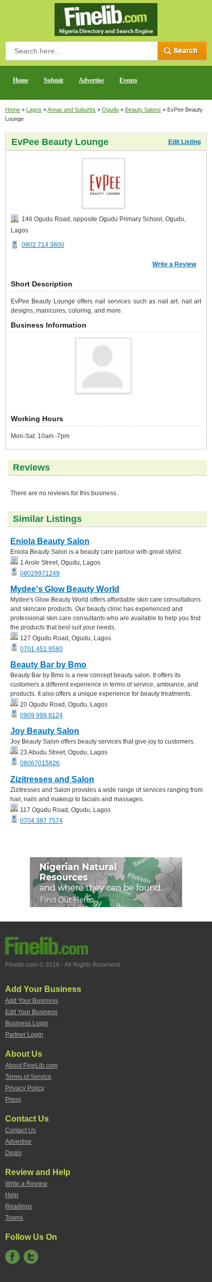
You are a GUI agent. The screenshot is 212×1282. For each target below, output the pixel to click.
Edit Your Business (31, 1012)
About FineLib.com (31, 1065)
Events (128, 80)
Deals (13, 1153)
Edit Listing (184, 142)
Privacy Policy (24, 1088)
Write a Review (174, 264)
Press (13, 1099)
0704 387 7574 (41, 820)
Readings (18, 1206)
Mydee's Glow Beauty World (64, 589)
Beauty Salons (143, 109)
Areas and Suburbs (71, 109)
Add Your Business (31, 1000)
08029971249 (40, 573)
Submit (53, 80)
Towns (14, 1217)
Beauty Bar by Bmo (48, 664)
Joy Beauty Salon (44, 731)
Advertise (91, 80)
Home (20, 80)
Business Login (26, 1023)
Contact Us (20, 1130)
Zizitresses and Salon (52, 779)
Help (12, 1195)
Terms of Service (28, 1076)
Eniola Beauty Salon (50, 541)
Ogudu (110, 109)
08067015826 (40, 763)
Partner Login (24, 1034)
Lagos (34, 109)
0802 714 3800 (43, 244)
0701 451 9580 (41, 649)
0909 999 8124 (41, 715)
